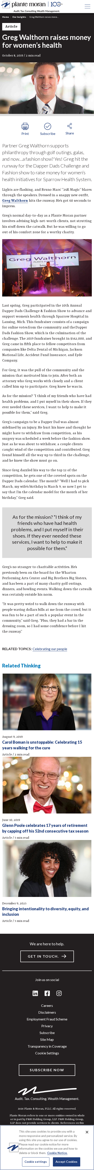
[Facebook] (47, 993)
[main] (47, 585)
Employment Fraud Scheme (47, 1019)
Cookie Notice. (57, 1153)
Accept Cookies (67, 1161)
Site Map (47, 1039)
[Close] (87, 1132)
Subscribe (47, 1033)
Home (5, 17)
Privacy (47, 1026)
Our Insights (19, 17)
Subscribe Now (47, 1070)
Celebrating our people (50, 649)
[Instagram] (59, 993)
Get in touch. (43, 956)
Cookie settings (47, 1053)
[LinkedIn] (35, 993)
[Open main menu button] (87, 6)
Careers (47, 1005)
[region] (47, 1147)
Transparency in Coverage (47, 1046)
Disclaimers (47, 1012)
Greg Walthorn (15, 201)
